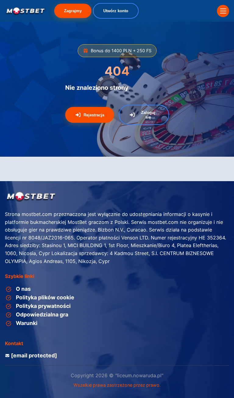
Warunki (26, 323)
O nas (23, 289)
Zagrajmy (73, 11)
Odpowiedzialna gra (42, 314)
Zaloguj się (148, 114)
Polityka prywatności (43, 306)
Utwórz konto (115, 11)
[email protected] (34, 355)
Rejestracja (93, 115)
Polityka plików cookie (45, 297)
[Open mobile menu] (223, 11)
